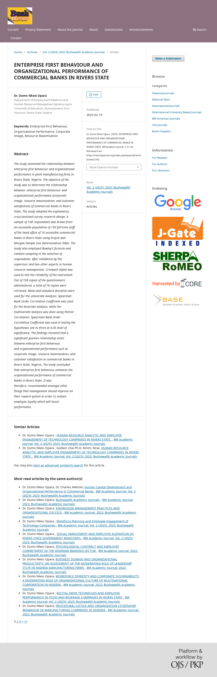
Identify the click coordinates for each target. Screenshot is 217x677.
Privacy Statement (38, 30)
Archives (32, 52)
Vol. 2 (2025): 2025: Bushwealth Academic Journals (74, 52)
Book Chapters (161, 131)
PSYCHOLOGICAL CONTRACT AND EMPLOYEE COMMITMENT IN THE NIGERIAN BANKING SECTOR (70, 549)
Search (201, 30)
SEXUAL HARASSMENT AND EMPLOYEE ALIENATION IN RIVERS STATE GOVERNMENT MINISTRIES (78, 536)
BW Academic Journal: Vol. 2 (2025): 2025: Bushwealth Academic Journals (77, 441)
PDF (95, 95)
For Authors (159, 164)
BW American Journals (166, 118)
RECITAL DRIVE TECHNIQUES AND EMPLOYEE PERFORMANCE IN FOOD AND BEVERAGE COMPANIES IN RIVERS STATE (72, 595)
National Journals (163, 93)
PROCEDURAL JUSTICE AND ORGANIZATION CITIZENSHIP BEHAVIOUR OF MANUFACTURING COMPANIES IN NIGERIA (79, 608)
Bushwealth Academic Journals (78, 500)
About (93, 30)
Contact (16, 38)
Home (18, 52)
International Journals (166, 106)
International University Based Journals (177, 112)
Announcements (141, 30)
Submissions (114, 30)
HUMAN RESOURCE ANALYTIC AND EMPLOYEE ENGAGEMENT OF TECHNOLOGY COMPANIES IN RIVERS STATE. (72, 437)
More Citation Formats (103, 167)
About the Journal (70, 30)
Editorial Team (161, 99)
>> (26, 621)
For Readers (159, 158)
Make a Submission (168, 58)
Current (13, 30)
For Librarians (161, 170)
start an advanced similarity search (58, 465)
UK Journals (159, 125)
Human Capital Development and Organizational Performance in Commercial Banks (77, 489)
